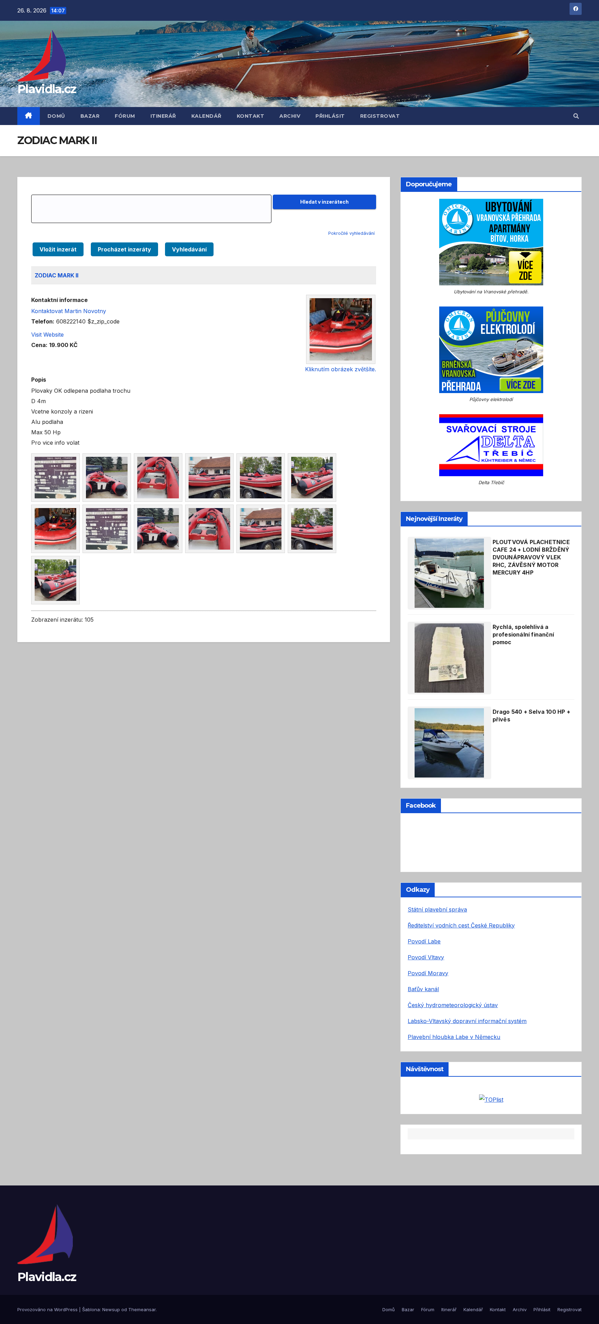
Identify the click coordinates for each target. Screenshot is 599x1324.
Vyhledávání (189, 249)
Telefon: (42, 321)
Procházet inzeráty (124, 249)
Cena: (39, 344)
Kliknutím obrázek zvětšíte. (340, 369)
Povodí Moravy (428, 973)
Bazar (90, 116)
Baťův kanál (423, 989)
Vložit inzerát (58, 249)
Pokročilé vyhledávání (351, 233)
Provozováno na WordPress (48, 1309)
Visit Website (47, 334)
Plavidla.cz (46, 89)
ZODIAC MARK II (56, 275)
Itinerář (163, 116)
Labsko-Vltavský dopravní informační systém (467, 1021)
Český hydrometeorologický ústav (453, 1005)
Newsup (111, 1309)
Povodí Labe (424, 941)
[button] (576, 116)
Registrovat (380, 116)
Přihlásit (330, 116)
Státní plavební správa (437, 909)
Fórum (125, 116)
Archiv (289, 116)
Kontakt (250, 116)
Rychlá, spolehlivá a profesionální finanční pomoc (523, 634)
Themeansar (142, 1309)
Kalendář (206, 116)
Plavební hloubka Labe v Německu (454, 1036)
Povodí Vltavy (426, 957)
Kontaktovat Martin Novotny (68, 311)
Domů (56, 116)
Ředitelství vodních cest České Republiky (461, 925)
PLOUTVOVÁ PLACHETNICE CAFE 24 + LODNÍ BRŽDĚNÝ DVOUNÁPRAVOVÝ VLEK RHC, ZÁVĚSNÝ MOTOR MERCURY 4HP (531, 557)
